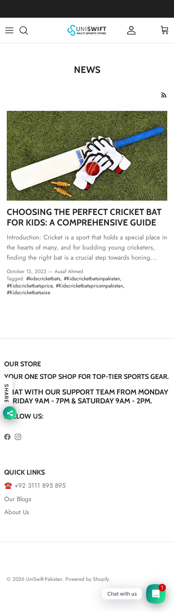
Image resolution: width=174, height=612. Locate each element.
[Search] (28, 30)
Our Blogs (17, 499)
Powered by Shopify (87, 579)
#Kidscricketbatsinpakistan (92, 278)
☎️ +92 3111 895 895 (34, 485)
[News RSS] (164, 95)
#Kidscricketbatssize (28, 292)
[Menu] (9, 30)
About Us (16, 512)
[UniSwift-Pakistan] (87, 30)
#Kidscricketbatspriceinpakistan (89, 286)
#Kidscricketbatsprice (29, 286)
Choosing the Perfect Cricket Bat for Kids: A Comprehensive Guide (84, 217)
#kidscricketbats (43, 278)
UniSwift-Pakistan (44, 579)
